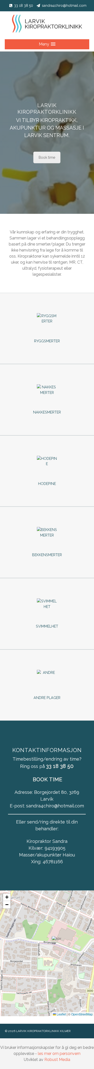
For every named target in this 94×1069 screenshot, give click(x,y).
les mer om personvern (59, 1053)
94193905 (55, 848)
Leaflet (61, 1014)
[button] (57, 943)
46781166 (53, 861)
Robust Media (57, 1059)
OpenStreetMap (82, 1014)
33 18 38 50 (23, 6)
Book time (47, 157)
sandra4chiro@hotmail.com (64, 6)
